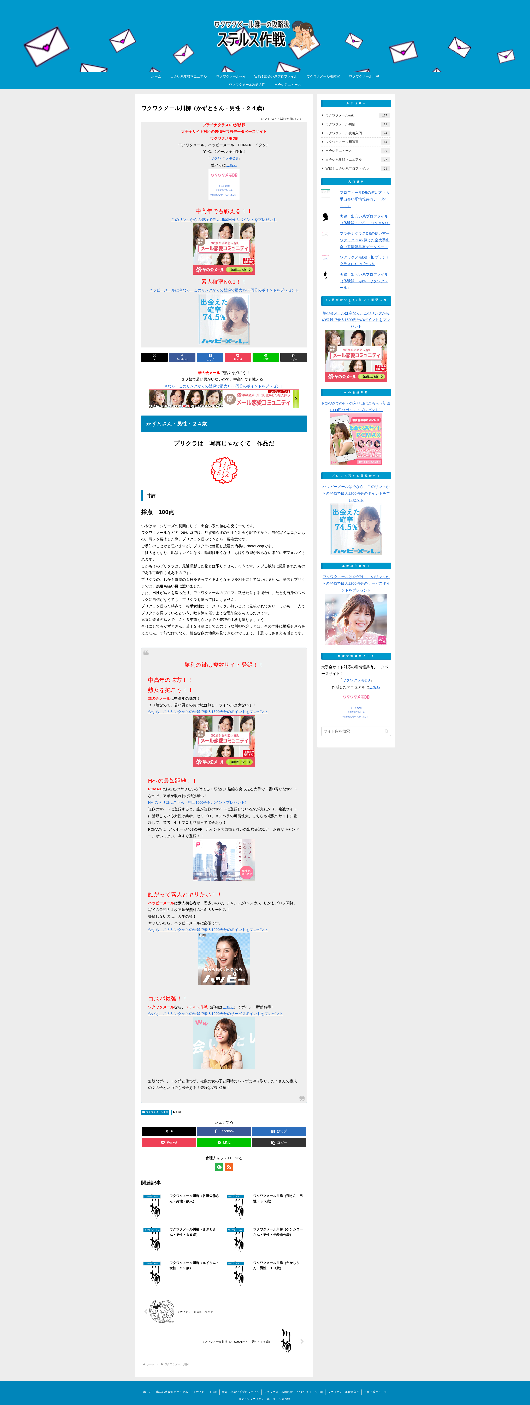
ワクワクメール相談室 (278, 1392)
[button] (293, 357)
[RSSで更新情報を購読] (229, 1167)
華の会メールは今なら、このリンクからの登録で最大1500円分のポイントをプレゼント (356, 320)
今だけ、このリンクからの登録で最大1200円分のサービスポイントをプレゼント (215, 1014)
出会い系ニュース (375, 1392)
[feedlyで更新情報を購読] (219, 1167)
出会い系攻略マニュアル (172, 1392)
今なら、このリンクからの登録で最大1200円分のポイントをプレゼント (208, 930)
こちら (231, 165)
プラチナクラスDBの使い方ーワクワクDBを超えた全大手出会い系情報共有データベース (365, 240)
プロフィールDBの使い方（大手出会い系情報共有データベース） (365, 199)
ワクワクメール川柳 (157, 1112)
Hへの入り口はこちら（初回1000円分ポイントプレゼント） (198, 802)
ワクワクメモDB (224, 158)
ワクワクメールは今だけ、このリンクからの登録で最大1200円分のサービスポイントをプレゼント (356, 583)
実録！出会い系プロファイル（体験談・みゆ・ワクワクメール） (364, 281)
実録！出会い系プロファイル (240, 1392)
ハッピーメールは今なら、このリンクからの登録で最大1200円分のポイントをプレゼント (224, 290)
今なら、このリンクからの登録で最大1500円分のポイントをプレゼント (224, 386)
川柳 (178, 1112)
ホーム (147, 1392)
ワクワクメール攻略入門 (343, 1392)
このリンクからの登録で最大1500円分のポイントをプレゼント (224, 220)
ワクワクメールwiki (204, 1392)
